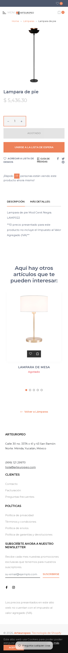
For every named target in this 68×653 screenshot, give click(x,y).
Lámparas (28, 21)
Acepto (13, 647)
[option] (34, 341)
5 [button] (42, 390)
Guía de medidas (43, 160)
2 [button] (30, 390)
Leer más (53, 642)
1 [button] (26, 390)
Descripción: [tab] (16, 201)
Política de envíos (16, 528)
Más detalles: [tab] (40, 201)
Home (15, 21)
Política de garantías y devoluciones (28, 534)
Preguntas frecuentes (19, 496)
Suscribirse (51, 574)
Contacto (11, 484)
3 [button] (34, 390)
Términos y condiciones (20, 521)
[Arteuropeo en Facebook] (6, 587)
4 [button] (38, 390)
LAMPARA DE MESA (34, 367)
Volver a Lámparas (36, 411)
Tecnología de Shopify (46, 633)
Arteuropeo (22, 633)
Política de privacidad (19, 515)
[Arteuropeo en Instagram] (13, 587)
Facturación (13, 490)
